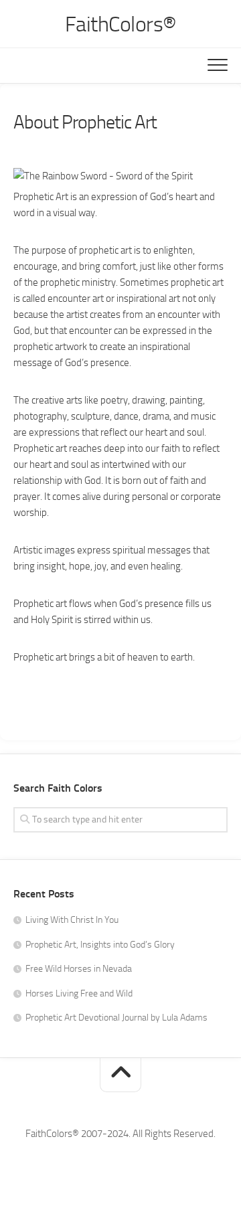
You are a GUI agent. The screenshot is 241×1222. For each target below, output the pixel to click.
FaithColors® (121, 24)
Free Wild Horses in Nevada (78, 968)
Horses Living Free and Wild (79, 993)
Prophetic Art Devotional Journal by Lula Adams (116, 1017)
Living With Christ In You (71, 920)
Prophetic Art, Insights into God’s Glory (100, 944)
